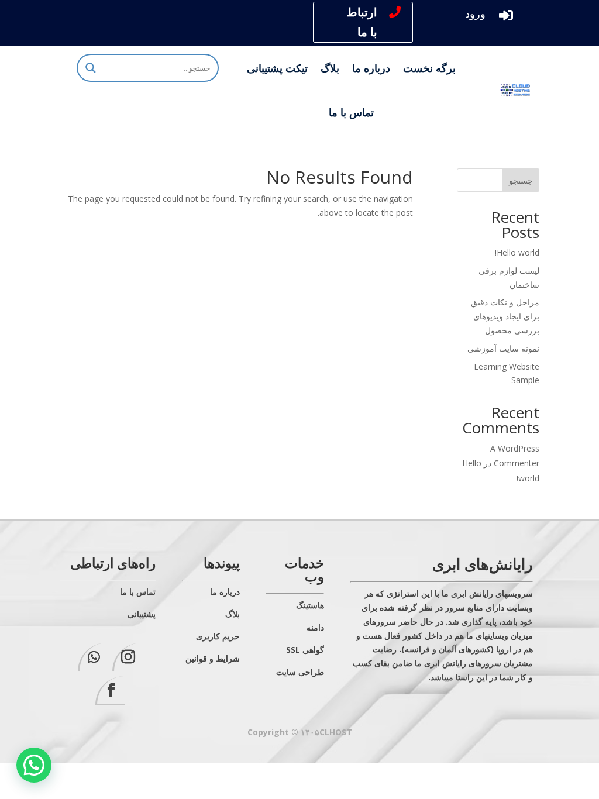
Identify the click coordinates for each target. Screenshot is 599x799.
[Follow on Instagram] (127, 657)
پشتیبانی (142, 613)
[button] (33, 765)
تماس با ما (351, 112)
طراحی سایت (300, 671)
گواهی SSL (305, 649)
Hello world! (517, 252)
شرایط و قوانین (212, 658)
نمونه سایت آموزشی (503, 348)
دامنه (315, 627)
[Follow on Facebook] (110, 690)
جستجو (521, 180)
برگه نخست (429, 68)
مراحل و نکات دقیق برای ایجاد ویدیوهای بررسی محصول (505, 316)
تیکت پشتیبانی (277, 68)
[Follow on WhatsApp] (93, 657)
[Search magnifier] (90, 68)
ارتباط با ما (361, 22)
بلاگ (330, 68)
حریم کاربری (218, 636)
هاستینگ (310, 605)
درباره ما (371, 68)
